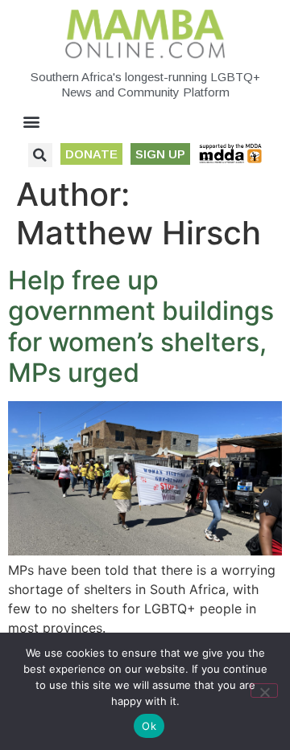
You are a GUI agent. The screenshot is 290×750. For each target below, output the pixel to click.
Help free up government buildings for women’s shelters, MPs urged (141, 326)
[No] (264, 690)
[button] (32, 122)
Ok (149, 725)
